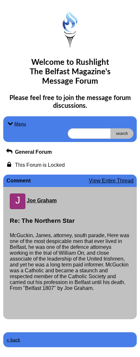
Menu (20, 123)
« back (13, 339)
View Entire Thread (111, 180)
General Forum (33, 152)
